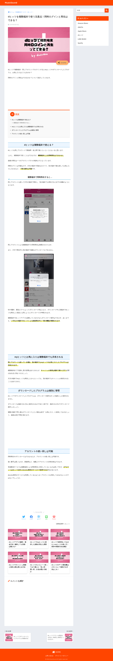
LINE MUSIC (82, 39)
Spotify (80, 43)
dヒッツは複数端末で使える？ (21, 119)
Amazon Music (83, 23)
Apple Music (82, 31)
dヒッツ (67, 524)
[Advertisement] (39, 93)
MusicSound (11, 2)
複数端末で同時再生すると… (22, 122)
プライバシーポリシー (61, 655)
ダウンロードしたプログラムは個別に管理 (25, 130)
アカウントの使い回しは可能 (21, 133)
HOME (58, 652)
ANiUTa (80, 27)
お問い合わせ (49, 655)
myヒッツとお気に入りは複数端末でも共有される (27, 126)
